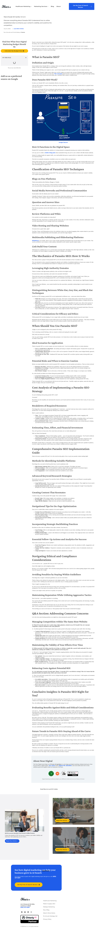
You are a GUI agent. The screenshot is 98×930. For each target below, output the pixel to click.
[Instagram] (31, 912)
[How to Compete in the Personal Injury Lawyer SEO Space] (73, 840)
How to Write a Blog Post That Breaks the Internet (67, 816)
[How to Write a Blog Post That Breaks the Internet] (73, 811)
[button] (25, 57)
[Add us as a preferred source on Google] (3, 72)
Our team (52, 765)
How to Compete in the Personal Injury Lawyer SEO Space (69, 845)
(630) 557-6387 (25, 907)
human (23, 32)
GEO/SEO (69, 765)
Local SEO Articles (19, 28)
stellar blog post (50, 152)
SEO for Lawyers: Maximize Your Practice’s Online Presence (20, 833)
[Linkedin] (28, 912)
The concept (58, 73)
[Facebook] (21, 912)
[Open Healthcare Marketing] (31, 6)
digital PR (62, 765)
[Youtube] (25, 912)
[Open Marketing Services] (47, 6)
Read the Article (11, 841)
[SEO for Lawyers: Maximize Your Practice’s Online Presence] (24, 820)
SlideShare (35, 240)
